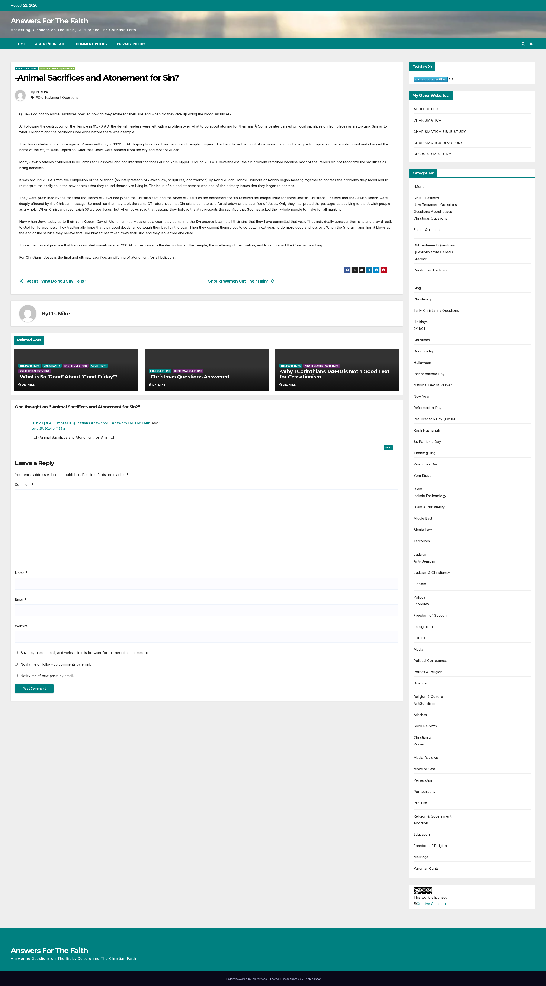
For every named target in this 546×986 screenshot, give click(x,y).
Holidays (421, 322)
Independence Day (429, 374)
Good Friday (99, 365)
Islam (418, 489)
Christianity (52, 365)
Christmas (422, 340)
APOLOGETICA (426, 109)
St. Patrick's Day (427, 441)
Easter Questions (75, 365)
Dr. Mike (42, 92)
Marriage (421, 857)
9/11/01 (419, 328)
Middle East (423, 518)
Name (21, 573)
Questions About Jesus (34, 371)
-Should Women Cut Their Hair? (237, 281)
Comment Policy (92, 44)
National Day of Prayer (433, 385)
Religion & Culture (428, 697)
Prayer (419, 744)
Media (418, 649)
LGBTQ (419, 638)
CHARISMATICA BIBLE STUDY (440, 131)
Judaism (420, 554)
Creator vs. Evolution (431, 270)
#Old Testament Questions (57, 97)
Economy (421, 604)
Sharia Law (423, 530)
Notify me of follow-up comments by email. (55, 664)
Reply (388, 447)
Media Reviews (426, 757)
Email (20, 599)
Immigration (423, 627)
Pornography (425, 791)
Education (422, 834)
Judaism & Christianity (432, 572)
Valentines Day (426, 464)
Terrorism (422, 541)
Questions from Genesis (433, 252)
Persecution (423, 780)
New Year (422, 396)
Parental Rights (426, 868)
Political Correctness (431, 660)
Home (20, 44)
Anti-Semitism (425, 561)
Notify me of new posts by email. (47, 676)
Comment (24, 484)
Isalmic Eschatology (430, 496)
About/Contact (51, 44)
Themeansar (312, 978)
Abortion (421, 823)
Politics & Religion (428, 672)
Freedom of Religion (430, 846)
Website (21, 626)
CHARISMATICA (427, 120)
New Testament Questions (322, 365)
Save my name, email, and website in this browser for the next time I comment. (84, 653)
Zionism (420, 584)
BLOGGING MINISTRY (432, 154)
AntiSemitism (424, 703)
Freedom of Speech (430, 615)
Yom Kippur (423, 475)
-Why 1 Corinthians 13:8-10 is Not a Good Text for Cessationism (334, 374)
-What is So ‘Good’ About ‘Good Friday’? (67, 377)
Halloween (422, 362)
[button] (523, 44)
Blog (417, 288)
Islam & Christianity (429, 507)
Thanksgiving (424, 453)
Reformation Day (428, 408)
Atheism (420, 715)
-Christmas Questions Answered (189, 377)
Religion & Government (433, 816)
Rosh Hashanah (427, 430)
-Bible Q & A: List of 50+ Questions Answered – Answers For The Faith (91, 423)
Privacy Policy (131, 44)
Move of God (424, 769)
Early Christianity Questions (436, 310)
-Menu (419, 186)
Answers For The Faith (49, 20)
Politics (419, 597)
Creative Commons (432, 904)
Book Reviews (425, 726)
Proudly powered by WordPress (246, 978)
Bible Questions (26, 68)
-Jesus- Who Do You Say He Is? (55, 281)
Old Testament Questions (57, 68)
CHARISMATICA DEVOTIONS (438, 143)
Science (420, 683)
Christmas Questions (188, 371)
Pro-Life (420, 803)
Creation (421, 259)
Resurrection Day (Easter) (435, 419)
